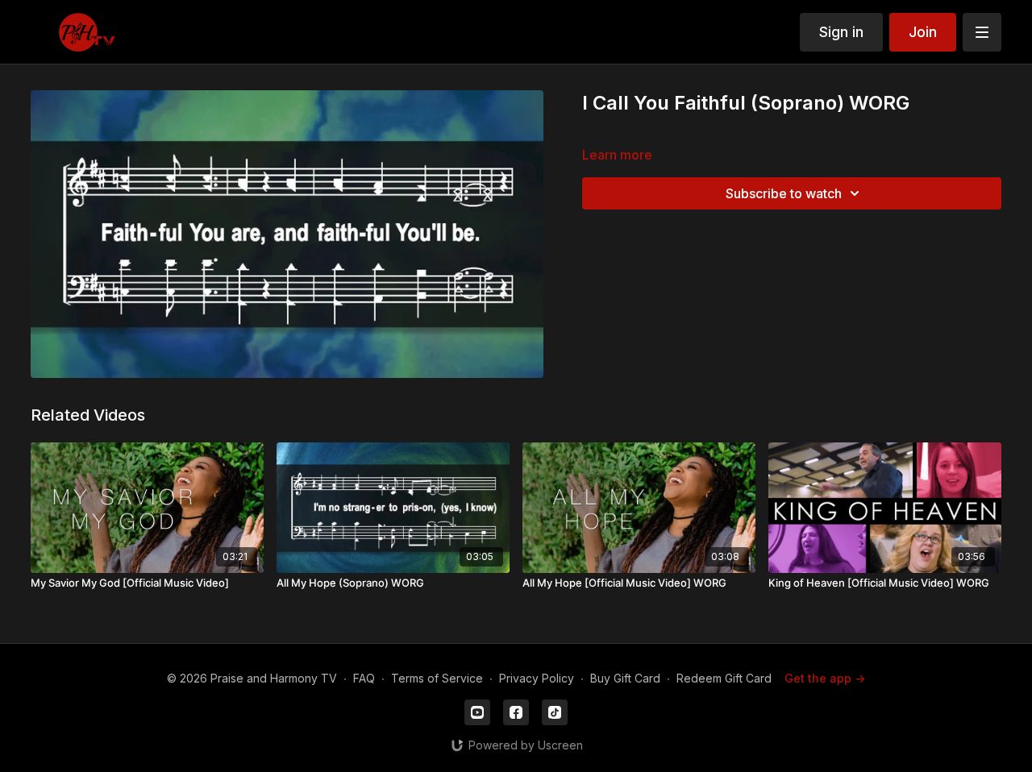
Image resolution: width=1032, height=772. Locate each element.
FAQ (364, 678)
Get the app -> (824, 678)
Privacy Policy (536, 678)
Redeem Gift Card (724, 678)
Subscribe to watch (784, 193)
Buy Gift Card (625, 678)
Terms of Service (437, 678)
